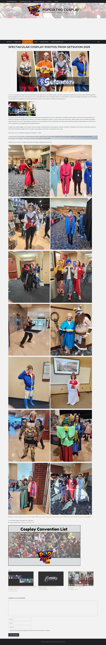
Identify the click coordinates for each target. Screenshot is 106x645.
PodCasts (49, 1)
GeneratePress (61, 641)
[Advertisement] (53, 29)
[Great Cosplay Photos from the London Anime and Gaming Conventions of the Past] (22, 579)
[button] (99, 42)
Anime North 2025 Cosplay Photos (76, 586)
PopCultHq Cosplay (60, 10)
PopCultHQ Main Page (12, 1)
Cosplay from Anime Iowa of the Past (47, 586)
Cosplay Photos (28, 41)
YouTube (56, 1)
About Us (9, 41)
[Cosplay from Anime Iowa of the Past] (52, 579)
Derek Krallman (18, 142)
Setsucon (10, 95)
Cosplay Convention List (38, 1)
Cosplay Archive (44, 41)
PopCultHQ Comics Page (25, 1)
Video (35, 41)
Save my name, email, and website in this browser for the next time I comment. (30, 630)
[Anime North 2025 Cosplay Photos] (82, 579)
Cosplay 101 (17, 41)
